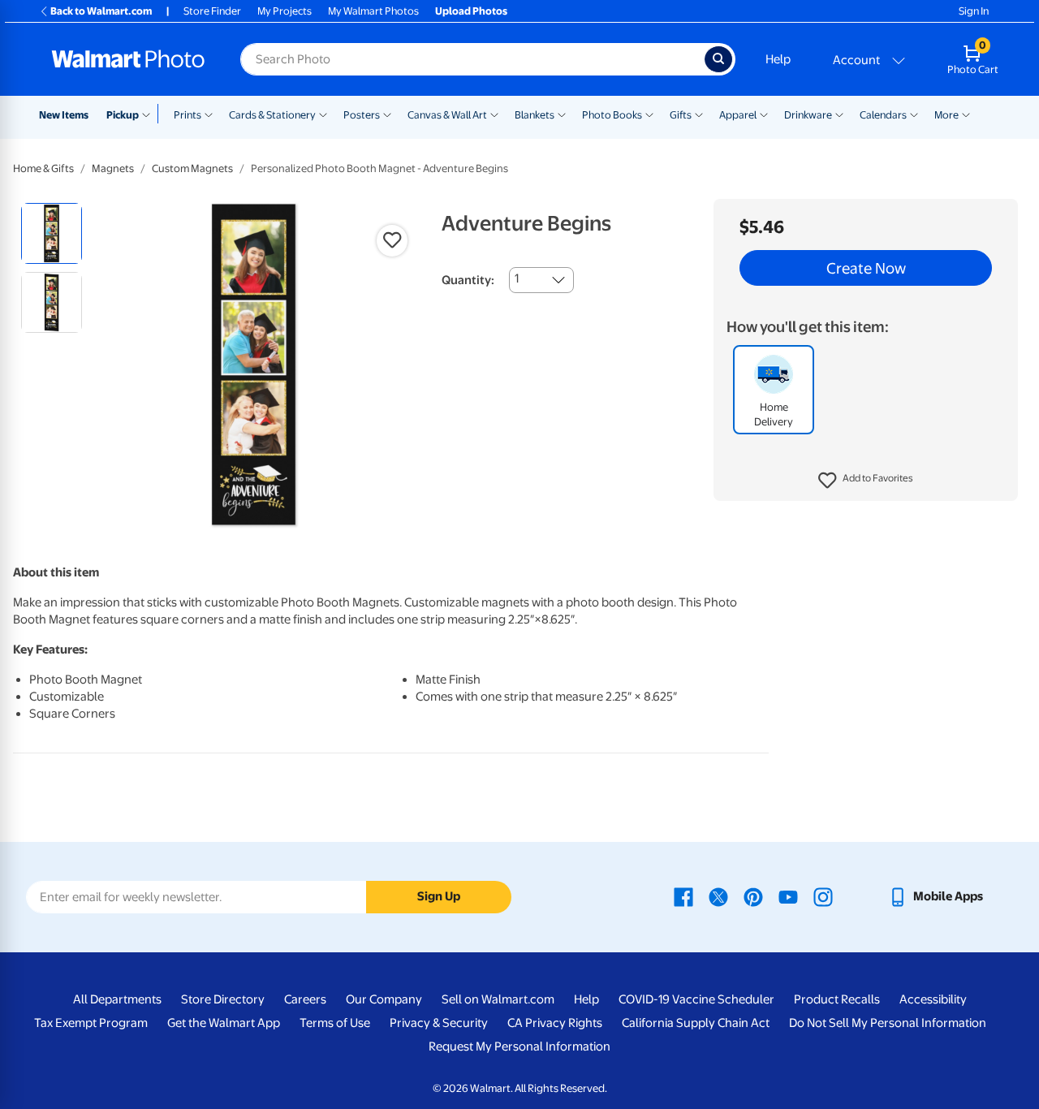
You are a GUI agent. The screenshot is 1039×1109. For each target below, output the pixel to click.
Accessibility (933, 999)
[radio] (51, 233)
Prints (187, 115)
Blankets (534, 115)
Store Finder (212, 11)
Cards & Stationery (272, 115)
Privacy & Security (439, 1023)
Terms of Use (335, 1023)
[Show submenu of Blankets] (562, 113)
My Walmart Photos (373, 11)
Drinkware (808, 115)
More (946, 115)
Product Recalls (837, 999)
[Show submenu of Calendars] (914, 113)
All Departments (117, 999)
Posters (361, 115)
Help (778, 59)
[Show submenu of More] (966, 113)
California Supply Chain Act (696, 1023)
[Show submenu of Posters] (387, 113)
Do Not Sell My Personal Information (887, 1023)
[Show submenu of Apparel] (764, 113)
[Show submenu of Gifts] (699, 113)
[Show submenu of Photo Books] (649, 113)
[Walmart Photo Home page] (128, 59)
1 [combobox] (517, 278)
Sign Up (438, 896)
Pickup (122, 115)
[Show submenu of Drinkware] (839, 113)
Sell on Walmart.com (498, 999)
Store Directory (223, 999)
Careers (305, 999)
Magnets (113, 168)
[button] (865, 480)
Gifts (681, 115)
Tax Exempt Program (91, 1023)
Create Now (866, 268)
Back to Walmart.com (101, 11)
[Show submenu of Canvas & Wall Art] (494, 113)
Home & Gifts (43, 168)
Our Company (384, 999)
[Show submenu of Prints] (208, 113)
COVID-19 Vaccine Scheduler (696, 999)
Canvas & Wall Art (447, 115)
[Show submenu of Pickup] (149, 113)
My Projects (284, 11)
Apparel (738, 115)
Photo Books (612, 115)
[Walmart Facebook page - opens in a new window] (683, 896)
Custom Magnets (192, 168)
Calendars (883, 115)
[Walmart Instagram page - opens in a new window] (823, 896)
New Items (63, 115)
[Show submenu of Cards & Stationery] (323, 113)
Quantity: (468, 280)
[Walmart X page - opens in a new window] (718, 896)
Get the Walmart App (223, 1023)
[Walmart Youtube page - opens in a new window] (788, 896)
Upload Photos (471, 11)
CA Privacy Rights (554, 1023)
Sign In (974, 11)
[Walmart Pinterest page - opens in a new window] (753, 896)
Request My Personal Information (519, 1046)
